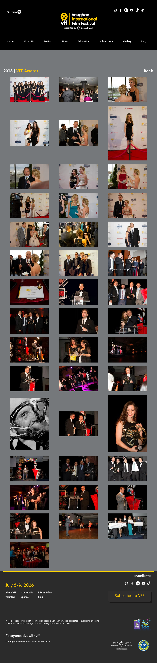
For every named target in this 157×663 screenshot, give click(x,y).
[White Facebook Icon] (121, 10)
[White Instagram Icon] (115, 10)
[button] (31, 41)
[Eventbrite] (143, 10)
